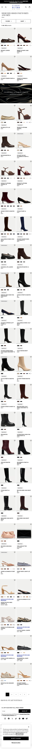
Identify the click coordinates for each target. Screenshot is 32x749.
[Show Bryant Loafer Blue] (5, 45)
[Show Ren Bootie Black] (2, 429)
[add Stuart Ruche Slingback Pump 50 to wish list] (31, 133)
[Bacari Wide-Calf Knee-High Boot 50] (24, 391)
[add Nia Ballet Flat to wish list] (15, 106)
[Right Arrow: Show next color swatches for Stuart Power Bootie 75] (31, 373)
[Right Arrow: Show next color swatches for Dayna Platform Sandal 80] (14, 178)
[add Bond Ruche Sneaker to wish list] (15, 664)
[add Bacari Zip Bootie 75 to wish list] (31, 245)
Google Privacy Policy (25, 714)
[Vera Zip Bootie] (8, 447)
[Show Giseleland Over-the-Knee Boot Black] (5, 289)
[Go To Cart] (30, 7)
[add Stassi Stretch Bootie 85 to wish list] (31, 273)
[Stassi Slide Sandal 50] (8, 643)
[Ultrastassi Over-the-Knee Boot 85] (24, 419)
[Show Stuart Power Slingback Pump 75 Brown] (18, 680)
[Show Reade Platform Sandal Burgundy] (21, 122)
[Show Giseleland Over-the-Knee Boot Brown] (2, 289)
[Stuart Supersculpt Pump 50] (8, 308)
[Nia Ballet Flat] (8, 112)
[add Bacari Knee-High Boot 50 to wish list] (31, 468)
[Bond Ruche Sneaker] (8, 671)
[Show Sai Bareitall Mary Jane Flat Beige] (24, 652)
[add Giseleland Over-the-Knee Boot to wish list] (15, 273)
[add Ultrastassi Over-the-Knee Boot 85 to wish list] (31, 413)
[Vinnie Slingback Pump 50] (8, 559)
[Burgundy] (2, 457)
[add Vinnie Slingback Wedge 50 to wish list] (31, 56)
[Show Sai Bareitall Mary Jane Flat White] (21, 652)
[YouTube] (23, 718)
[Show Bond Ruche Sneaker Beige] (2, 680)
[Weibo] (26, 718)
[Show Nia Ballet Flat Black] (5, 122)
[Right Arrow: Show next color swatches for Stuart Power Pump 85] (14, 73)
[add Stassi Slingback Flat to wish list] (31, 580)
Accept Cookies (16, 738)
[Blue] (2, 317)
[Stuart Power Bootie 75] (24, 364)
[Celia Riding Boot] (24, 336)
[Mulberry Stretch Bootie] (24, 447)
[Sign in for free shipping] (5, 7)
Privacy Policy (19, 734)
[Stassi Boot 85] (8, 475)
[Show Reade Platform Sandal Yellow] (24, 122)
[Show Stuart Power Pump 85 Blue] (8, 73)
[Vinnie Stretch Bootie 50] (8, 196)
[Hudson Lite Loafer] (8, 252)
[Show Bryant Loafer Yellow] (11, 45)
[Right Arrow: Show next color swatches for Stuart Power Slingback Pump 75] (31, 680)
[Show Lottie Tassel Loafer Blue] (21, 624)
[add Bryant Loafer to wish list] (15, 29)
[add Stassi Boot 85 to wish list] (15, 468)
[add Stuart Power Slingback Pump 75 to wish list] (31, 664)
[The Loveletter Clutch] (24, 531)
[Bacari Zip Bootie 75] (24, 252)
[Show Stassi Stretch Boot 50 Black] (2, 401)
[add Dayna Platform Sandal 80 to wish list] (15, 161)
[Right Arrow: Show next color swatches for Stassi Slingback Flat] (31, 597)
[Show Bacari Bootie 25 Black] (5, 150)
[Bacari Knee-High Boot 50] (24, 475)
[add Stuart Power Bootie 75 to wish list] (31, 357)
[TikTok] (16, 718)
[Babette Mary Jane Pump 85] (24, 35)
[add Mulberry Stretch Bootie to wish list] (31, 441)
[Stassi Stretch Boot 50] (8, 391)
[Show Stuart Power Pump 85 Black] (11, 73)
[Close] (28, 727)
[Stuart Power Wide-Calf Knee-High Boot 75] (8, 336)
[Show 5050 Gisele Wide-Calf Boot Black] (18, 317)
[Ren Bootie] (8, 419)
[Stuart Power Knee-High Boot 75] (24, 224)
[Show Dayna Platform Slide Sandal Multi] (11, 624)
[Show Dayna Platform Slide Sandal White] (2, 624)
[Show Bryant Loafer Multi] (8, 45)
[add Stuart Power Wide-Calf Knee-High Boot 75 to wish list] (15, 329)
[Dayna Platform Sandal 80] (8, 168)
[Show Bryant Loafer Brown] (2, 45)
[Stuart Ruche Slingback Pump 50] (24, 140)
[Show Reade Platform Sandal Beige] (27, 122)
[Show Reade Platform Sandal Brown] (18, 122)
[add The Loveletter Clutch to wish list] (31, 524)
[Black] (2, 373)
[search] (26, 7)
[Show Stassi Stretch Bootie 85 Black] (18, 289)
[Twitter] (12, 718)
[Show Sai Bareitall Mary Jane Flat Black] (18, 652)
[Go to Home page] (16, 7)
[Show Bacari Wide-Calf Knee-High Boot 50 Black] (21, 401)
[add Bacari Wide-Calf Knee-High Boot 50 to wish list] (31, 385)
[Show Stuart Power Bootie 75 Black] (21, 373)
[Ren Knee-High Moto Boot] (8, 503)
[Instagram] (5, 718)
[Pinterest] (19, 718)
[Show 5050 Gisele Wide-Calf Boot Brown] (21, 317)
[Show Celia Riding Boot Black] (18, 345)
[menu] (2, 7)
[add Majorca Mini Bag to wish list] (15, 524)
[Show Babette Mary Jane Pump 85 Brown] (21, 45)
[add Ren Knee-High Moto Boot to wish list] (15, 496)
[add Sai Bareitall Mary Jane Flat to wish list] (31, 636)
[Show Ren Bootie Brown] (5, 429)
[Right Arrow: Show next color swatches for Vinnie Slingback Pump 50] (14, 569)
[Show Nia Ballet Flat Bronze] (2, 122)
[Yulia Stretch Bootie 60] (8, 364)
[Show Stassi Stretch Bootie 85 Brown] (24, 289)
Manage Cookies (16, 742)
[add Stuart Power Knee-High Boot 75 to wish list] (31, 217)
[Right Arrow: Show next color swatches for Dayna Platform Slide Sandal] (14, 625)
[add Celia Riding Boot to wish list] (31, 329)
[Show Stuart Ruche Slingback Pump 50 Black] (21, 150)
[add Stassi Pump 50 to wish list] (31, 189)
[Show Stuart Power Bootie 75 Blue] (27, 373)
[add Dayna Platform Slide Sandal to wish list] (15, 608)
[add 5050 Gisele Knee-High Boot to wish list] (15, 217)
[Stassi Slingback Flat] (24, 587)
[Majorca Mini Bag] (8, 531)
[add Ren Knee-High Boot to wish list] (31, 496)
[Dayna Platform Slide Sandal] (8, 615)
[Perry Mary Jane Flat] (24, 559)
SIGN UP (24, 711)
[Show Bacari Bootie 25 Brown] (2, 150)
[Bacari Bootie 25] (8, 140)
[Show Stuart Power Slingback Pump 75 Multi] (27, 680)
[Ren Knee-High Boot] (24, 503)
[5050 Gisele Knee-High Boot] (8, 224)
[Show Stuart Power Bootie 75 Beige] (18, 373)
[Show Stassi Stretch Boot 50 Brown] (5, 401)
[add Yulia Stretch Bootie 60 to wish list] (15, 357)
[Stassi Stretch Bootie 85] (24, 280)
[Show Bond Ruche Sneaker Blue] (5, 680)
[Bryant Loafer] (8, 35)
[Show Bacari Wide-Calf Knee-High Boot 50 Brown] (18, 401)
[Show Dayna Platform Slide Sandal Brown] (5, 624)
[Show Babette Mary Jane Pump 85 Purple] (27, 45)
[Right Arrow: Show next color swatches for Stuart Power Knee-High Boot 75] (31, 234)
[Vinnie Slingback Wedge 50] (24, 63)
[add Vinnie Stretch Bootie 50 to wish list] (15, 189)
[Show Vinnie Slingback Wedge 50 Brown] (18, 73)
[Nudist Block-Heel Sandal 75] (8, 587)
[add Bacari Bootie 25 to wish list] (15, 133)
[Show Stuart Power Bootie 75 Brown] (24, 373)
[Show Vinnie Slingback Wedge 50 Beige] (21, 73)
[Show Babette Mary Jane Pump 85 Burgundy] (18, 45)
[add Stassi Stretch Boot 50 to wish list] (15, 385)
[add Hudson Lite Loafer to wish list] (15, 245)
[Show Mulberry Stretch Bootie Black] (18, 457)
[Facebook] (8, 718)
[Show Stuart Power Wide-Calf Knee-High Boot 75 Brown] (5, 345)
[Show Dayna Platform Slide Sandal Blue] (8, 624)
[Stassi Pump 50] (24, 196)
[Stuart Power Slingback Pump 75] (24, 671)
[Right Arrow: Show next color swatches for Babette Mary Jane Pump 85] (31, 45)
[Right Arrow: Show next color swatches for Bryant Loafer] (14, 45)
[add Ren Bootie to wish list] (15, 413)
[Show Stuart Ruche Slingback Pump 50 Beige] (18, 150)
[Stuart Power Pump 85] (8, 63)
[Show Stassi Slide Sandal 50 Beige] (2, 652)
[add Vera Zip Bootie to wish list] (15, 441)
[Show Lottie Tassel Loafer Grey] (18, 624)
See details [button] (20, 2)
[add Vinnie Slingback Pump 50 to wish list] (15, 552)
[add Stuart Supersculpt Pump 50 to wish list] (15, 301)
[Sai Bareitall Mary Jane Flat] (24, 643)
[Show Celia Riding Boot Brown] (21, 345)
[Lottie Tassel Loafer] (24, 615)
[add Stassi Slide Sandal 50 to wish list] (15, 636)
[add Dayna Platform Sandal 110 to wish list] (31, 161)
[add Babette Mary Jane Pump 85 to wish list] (31, 29)
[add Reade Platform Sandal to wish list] (31, 106)
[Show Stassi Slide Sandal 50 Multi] (5, 652)
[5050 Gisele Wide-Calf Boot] (24, 308)
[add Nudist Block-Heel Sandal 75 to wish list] (15, 580)
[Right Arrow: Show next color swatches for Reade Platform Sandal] (31, 122)
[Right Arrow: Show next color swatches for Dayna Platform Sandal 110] (31, 178)
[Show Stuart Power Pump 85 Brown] (2, 73)
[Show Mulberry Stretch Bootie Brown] (21, 457)
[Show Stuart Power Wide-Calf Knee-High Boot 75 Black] (2, 345)
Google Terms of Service (8, 715)
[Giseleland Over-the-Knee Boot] (8, 280)
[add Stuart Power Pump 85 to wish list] (15, 56)
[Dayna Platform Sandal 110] (24, 168)
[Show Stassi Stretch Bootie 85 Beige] (21, 289)
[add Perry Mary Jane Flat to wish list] (31, 552)
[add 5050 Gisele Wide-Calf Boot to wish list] (31, 301)
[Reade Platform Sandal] (24, 112)
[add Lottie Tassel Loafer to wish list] (31, 608)
